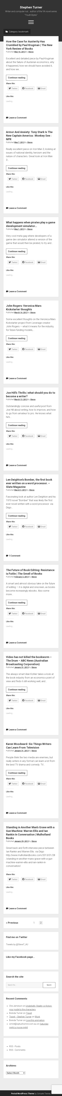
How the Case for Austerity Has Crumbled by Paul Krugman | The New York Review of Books (29, 45)
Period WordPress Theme (22, 1094)
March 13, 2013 (20, 399)
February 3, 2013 (21, 577)
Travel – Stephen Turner (20, 1016)
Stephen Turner (31, 7)
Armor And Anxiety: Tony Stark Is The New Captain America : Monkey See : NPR (29, 135)
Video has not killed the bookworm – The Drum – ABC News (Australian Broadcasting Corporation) (29, 660)
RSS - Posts (14, 1046)
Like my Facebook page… (20, 957)
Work (37, 1016)
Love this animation (35, 1020)
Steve (31, 52)
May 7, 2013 (19, 142)
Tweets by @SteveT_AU (17, 944)
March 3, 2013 (20, 490)
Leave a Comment (18, 117)
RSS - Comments (17, 1050)
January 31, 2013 (21, 667)
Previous (13, 922)
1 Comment (14, 556)
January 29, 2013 (21, 841)
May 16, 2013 (19, 52)
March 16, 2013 (20, 313)
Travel (29, 1013)
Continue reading (17, 78)
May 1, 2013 (19, 229)
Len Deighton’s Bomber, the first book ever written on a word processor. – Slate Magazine (29, 483)
